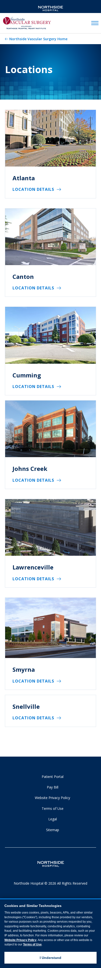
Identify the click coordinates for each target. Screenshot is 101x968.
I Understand (50, 958)
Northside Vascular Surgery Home (38, 39)
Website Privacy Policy (52, 797)
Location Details (33, 189)
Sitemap (52, 829)
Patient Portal (52, 776)
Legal (52, 819)
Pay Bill (52, 787)
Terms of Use (52, 808)
